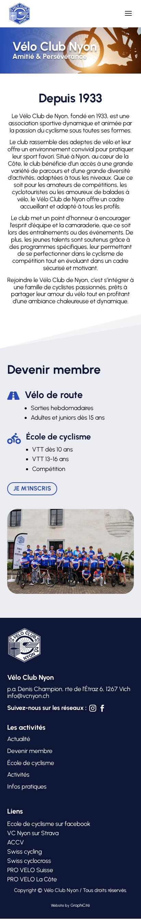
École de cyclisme (30, 763)
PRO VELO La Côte (32, 879)
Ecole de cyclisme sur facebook (48, 824)
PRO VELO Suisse (30, 870)
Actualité (18, 739)
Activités (18, 774)
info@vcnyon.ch (28, 696)
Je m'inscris (32, 488)
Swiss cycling (24, 851)
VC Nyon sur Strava (33, 833)
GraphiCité (80, 905)
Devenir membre (29, 751)
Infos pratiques (27, 786)
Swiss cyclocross (29, 861)
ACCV (15, 842)
